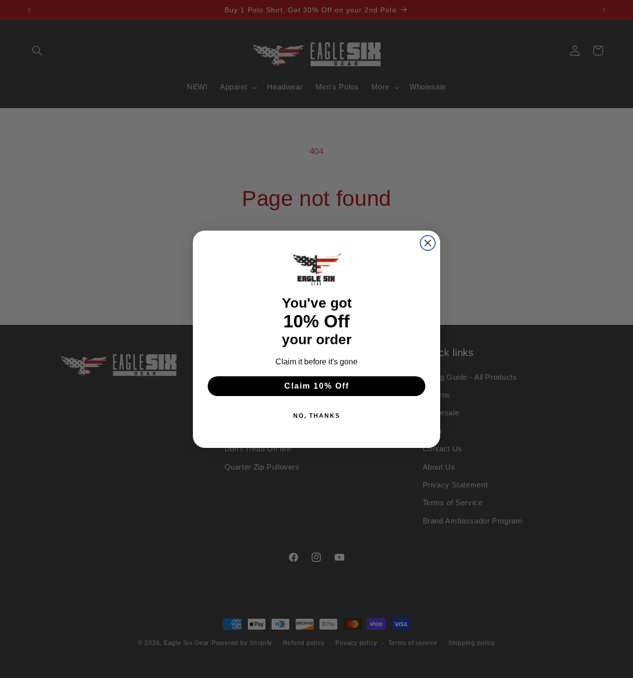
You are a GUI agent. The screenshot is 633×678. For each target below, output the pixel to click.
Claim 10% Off (316, 386)
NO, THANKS (316, 415)
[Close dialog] (427, 243)
